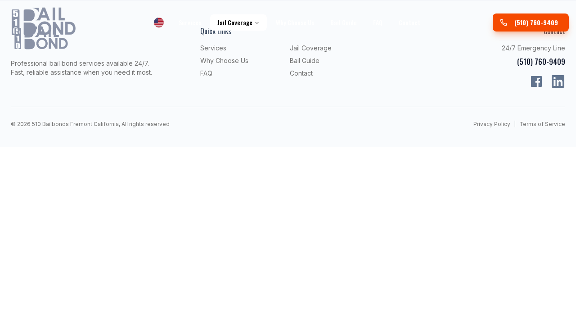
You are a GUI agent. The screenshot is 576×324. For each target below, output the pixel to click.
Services (190, 22)
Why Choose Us (295, 22)
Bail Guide (343, 22)
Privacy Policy (491, 124)
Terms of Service (542, 124)
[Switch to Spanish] (158, 22)
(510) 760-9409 (536, 22)
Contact (409, 22)
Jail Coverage (234, 22)
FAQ (377, 22)
